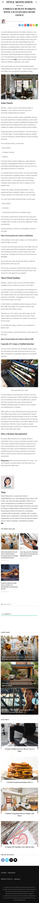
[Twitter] (7, 860)
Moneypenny (5, 460)
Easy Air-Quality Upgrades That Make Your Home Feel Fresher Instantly (29, 554)
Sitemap (17, 879)
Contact (3, 873)
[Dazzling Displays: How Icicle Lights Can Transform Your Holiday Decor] (10, 572)
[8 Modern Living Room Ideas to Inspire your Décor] (19, 801)
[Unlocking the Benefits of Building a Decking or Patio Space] (19, 675)
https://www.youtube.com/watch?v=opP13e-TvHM (17, 339)
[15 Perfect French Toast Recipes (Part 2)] (19, 769)
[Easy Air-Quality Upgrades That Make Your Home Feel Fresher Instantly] (29, 541)
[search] (36, 2)
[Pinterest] (2, 523)
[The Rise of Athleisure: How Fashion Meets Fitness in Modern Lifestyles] (19, 701)
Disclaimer (11, 873)
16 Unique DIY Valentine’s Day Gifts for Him (19, 847)
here (15, 59)
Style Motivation (19, 2)
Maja (7, 21)
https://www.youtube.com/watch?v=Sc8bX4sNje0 (17, 235)
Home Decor (19, 5)
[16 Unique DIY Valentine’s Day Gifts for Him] (19, 834)
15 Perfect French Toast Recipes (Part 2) (20, 782)
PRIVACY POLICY (7, 879)
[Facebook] (1, 523)
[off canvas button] (3, 2)
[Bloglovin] (15, 860)
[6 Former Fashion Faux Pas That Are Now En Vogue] (19, 736)
